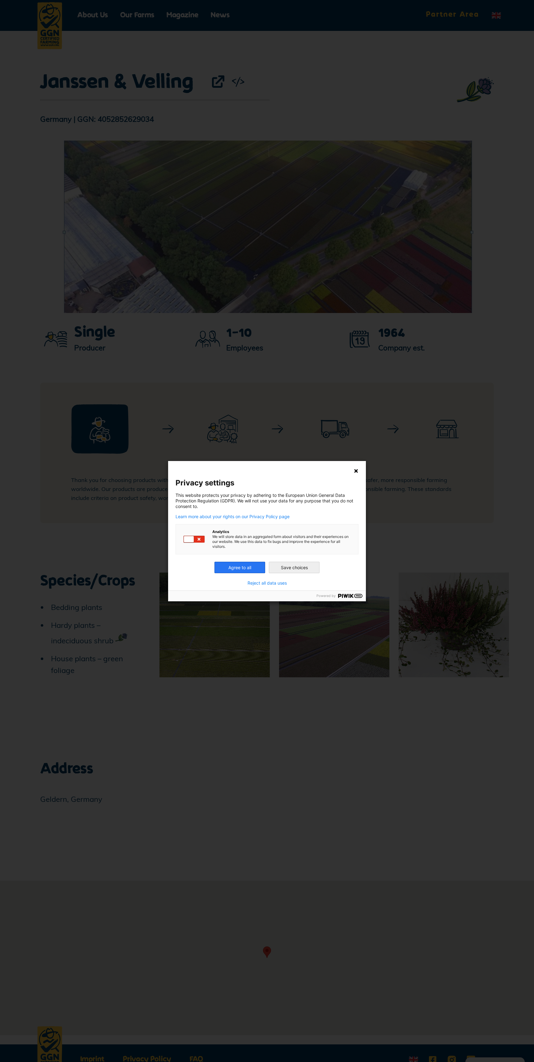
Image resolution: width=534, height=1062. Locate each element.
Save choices (294, 567)
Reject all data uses (267, 583)
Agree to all (239, 567)
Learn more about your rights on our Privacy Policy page (233, 516)
